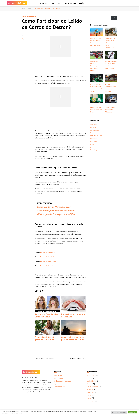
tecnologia (94, 150)
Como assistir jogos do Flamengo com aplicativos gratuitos (95, 65)
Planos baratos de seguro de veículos (73, 315)
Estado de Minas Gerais (48, 261)
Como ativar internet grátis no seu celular (44, 338)
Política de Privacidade (62, 381)
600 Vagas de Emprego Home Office (56, 214)
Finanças (93, 141)
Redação (24, 36)
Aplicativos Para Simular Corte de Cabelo (46, 315)
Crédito (93, 127)
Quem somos (59, 384)
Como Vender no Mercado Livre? (53, 206)
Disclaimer (58, 375)
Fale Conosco (59, 378)
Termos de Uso (59, 387)
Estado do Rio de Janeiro (49, 257)
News (59, 3)
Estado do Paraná (46, 266)
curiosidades (95, 130)
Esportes (93, 139)
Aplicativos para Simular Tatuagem (55, 210)
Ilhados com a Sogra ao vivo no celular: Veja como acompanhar (110, 42)
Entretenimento (70, 3)
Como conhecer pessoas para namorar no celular (72, 338)
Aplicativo (43, 3)
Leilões (81, 3)
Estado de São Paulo (47, 252)
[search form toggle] (131, 3)
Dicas (52, 3)
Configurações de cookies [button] (119, 412)
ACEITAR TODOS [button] (132, 412)
